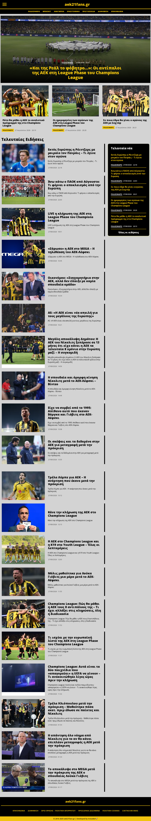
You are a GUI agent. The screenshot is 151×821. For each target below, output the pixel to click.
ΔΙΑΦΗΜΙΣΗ (103, 11)
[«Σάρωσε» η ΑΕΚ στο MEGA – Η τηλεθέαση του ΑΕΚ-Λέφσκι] (23, 254)
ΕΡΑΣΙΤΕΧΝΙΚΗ (73, 11)
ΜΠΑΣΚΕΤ (47, 11)
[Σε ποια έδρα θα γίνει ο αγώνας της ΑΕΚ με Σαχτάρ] (125, 100)
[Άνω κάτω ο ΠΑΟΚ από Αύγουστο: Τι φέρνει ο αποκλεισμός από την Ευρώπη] (23, 190)
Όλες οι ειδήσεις (128, 232)
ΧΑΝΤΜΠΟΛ (59, 11)
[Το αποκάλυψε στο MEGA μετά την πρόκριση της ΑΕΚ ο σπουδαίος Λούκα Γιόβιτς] (23, 777)
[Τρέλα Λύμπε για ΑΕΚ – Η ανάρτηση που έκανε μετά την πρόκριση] (23, 485)
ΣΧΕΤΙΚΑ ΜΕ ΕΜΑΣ (130, 810)
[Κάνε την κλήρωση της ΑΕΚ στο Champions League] (23, 517)
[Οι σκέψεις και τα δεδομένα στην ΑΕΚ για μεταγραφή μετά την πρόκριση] (23, 450)
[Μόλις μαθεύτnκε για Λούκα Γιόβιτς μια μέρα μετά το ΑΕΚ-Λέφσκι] (23, 582)
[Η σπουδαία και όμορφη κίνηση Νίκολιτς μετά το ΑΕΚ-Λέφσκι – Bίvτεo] (23, 386)
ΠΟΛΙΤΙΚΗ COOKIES (111, 810)
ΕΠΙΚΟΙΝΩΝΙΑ (117, 11)
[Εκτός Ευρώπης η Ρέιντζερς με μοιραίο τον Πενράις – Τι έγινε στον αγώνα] (23, 158)
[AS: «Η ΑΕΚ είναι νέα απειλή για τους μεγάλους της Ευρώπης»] (23, 318)
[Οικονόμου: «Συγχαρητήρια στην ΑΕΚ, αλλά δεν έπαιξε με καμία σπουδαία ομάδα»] (23, 286)
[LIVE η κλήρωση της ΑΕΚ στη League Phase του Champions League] (23, 222)
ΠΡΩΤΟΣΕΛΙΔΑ (88, 11)
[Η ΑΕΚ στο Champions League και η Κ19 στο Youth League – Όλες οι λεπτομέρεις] (23, 549)
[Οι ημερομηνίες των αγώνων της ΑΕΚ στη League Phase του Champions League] (75, 100)
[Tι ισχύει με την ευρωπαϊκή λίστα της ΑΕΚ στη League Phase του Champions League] (23, 646)
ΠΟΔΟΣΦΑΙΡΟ (34, 11)
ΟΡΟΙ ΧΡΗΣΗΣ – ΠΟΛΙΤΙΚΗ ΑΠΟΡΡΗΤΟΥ (58, 810)
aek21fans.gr (75, 801)
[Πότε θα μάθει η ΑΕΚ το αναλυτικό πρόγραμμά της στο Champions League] (25, 100)
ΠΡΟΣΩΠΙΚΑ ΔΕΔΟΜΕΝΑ (89, 810)
